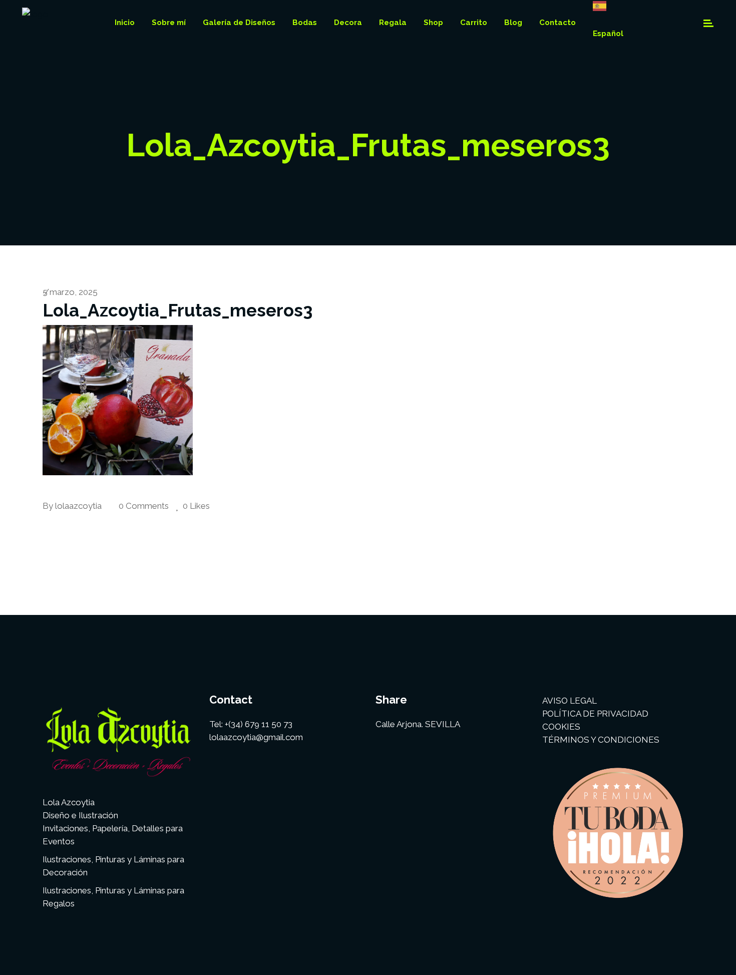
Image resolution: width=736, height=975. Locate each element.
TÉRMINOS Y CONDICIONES (600, 740)
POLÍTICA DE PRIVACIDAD (595, 714)
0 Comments (143, 506)
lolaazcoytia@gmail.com (256, 737)
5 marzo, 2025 (70, 292)
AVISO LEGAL (569, 701)
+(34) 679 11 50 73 (258, 724)
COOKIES (561, 727)
